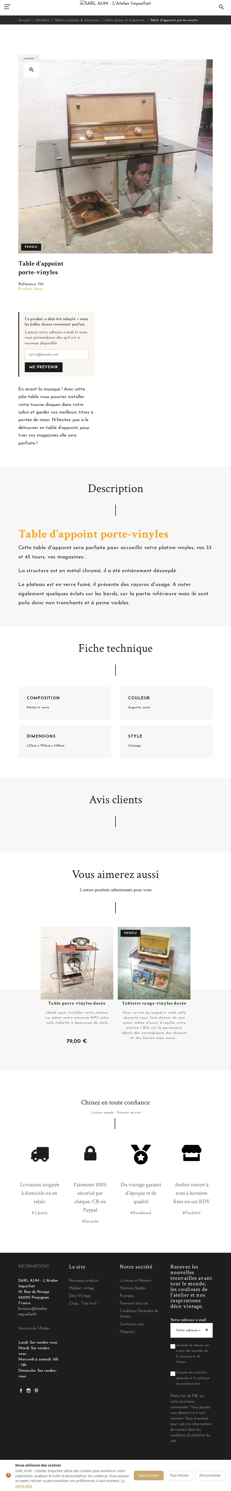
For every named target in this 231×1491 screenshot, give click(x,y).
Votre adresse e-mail (188, 1320)
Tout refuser (179, 1475)
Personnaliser (210, 1475)
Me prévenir (43, 367)
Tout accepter (148, 1475)
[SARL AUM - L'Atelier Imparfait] (115, 3)
